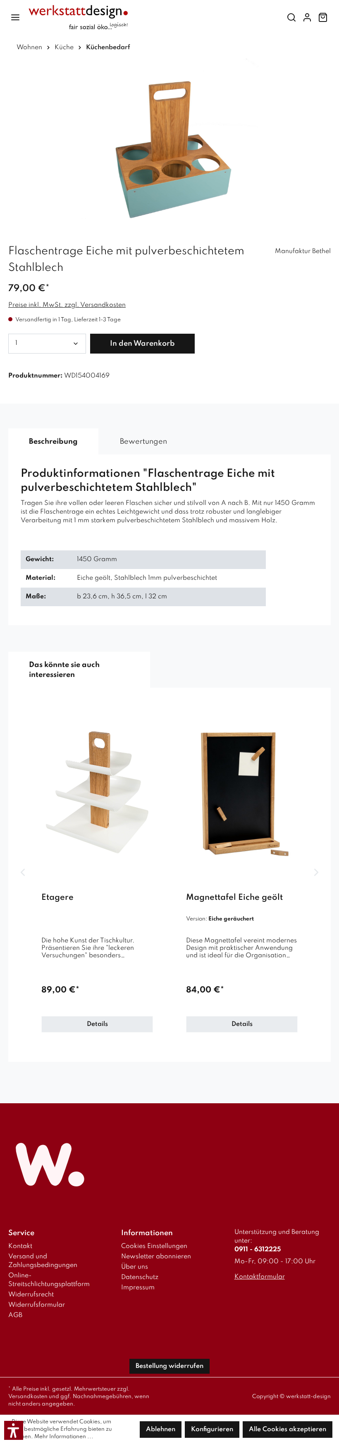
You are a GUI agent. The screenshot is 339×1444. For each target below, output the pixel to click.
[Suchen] (291, 17)
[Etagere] (97, 792)
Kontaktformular (259, 1277)
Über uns (134, 1267)
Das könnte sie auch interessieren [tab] (64, 670)
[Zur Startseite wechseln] (150, 17)
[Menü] (15, 17)
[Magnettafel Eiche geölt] (242, 792)
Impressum (138, 1287)
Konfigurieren (212, 1429)
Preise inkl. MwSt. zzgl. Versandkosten (67, 305)
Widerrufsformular (36, 1305)
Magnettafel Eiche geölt (234, 898)
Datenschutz (139, 1277)
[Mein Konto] (307, 17)
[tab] (53, 441)
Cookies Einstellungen (154, 1246)
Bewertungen (143, 441)
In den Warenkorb (142, 343)
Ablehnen (160, 1429)
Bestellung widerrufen (169, 1366)
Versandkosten (28, 1396)
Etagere (57, 898)
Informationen (147, 1233)
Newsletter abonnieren (156, 1256)
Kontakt (20, 1246)
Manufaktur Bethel (303, 251)
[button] (13, 1430)
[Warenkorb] (323, 17)
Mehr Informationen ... (63, 1436)
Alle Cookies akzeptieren (287, 1429)
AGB (15, 1315)
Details (97, 1024)
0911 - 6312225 (257, 1249)
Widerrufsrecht (31, 1294)
